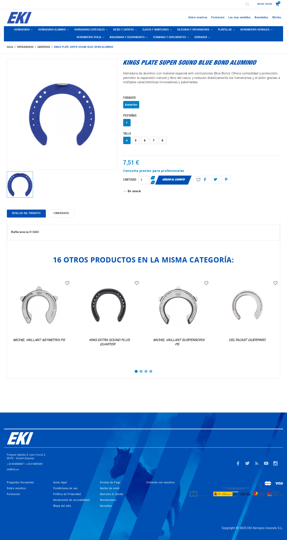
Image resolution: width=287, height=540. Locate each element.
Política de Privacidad (67, 494)
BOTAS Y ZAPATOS (124, 30)
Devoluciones (108, 500)
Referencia (20, 232)
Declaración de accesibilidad (71, 500)
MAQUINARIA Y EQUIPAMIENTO (128, 37)
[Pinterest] (226, 179)
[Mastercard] (268, 484)
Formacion (218, 17)
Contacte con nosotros (160, 482)
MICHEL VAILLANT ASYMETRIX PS (39, 340)
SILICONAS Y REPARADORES (193, 30)
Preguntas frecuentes (20, 482)
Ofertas (276, 17)
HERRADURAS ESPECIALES (90, 30)
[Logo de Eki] (50, 17)
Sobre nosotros (198, 17)
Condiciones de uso (65, 488)
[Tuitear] (215, 179)
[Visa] (279, 484)
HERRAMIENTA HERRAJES (255, 30)
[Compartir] (205, 179)
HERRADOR (201, 37)
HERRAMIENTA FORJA (89, 37)
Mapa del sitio (62, 506)
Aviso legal (60, 482)
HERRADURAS (22, 30)
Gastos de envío (110, 488)
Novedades (261, 17)
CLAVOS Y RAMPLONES (155, 30)
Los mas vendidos (239, 17)
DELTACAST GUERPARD (247, 340)
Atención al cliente (111, 494)
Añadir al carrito (173, 180)
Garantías (106, 506)
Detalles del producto (26, 213)
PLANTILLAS (225, 30)
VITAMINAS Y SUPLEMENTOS (170, 37)
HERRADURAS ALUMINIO (52, 30)
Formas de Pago (110, 482)
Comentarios (61, 213)
